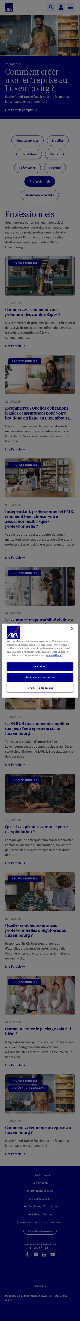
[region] (40, 660)
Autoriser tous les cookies (40, 677)
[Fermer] (72, 628)
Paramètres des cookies (40, 688)
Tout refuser (40, 666)
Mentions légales (54, 655)
